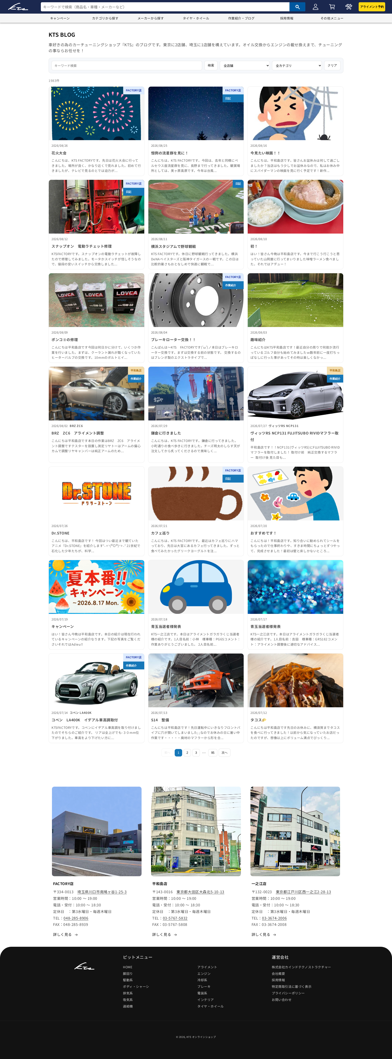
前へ (167, 752)
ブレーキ (204, 986)
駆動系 (128, 980)
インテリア (205, 999)
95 (212, 752)
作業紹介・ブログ (241, 18)
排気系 (128, 993)
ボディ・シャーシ (136, 986)
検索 (211, 65)
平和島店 (136, 370)
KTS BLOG (62, 34)
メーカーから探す (150, 18)
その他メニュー (332, 18)
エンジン (204, 973)
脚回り (128, 973)
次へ (225, 752)
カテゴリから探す (105, 18)
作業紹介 (230, 285)
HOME (127, 967)
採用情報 (286, 18)
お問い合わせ (282, 999)
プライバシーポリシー (288, 993)
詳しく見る (62, 934)
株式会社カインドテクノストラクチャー (301, 967)
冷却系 (202, 980)
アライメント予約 (372, 6)
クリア (332, 65)
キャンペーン (60, 18)
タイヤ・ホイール (196, 18)
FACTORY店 (134, 90)
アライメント (207, 967)
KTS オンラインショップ (201, 1037)
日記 (228, 98)
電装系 (202, 993)
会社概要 (278, 973)
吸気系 (128, 999)
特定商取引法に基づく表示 (291, 986)
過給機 (128, 1006)
